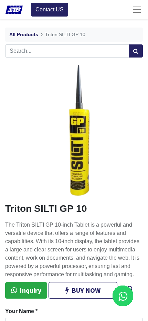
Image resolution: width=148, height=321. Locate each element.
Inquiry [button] (30, 290)
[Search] (136, 51)
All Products (23, 35)
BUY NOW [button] (86, 290)
